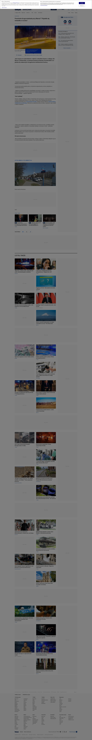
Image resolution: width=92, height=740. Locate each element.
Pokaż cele (82, 5)
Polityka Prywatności (4, 7)
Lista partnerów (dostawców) (43, 5)
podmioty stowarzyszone (16, 2)
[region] (46, 4)
